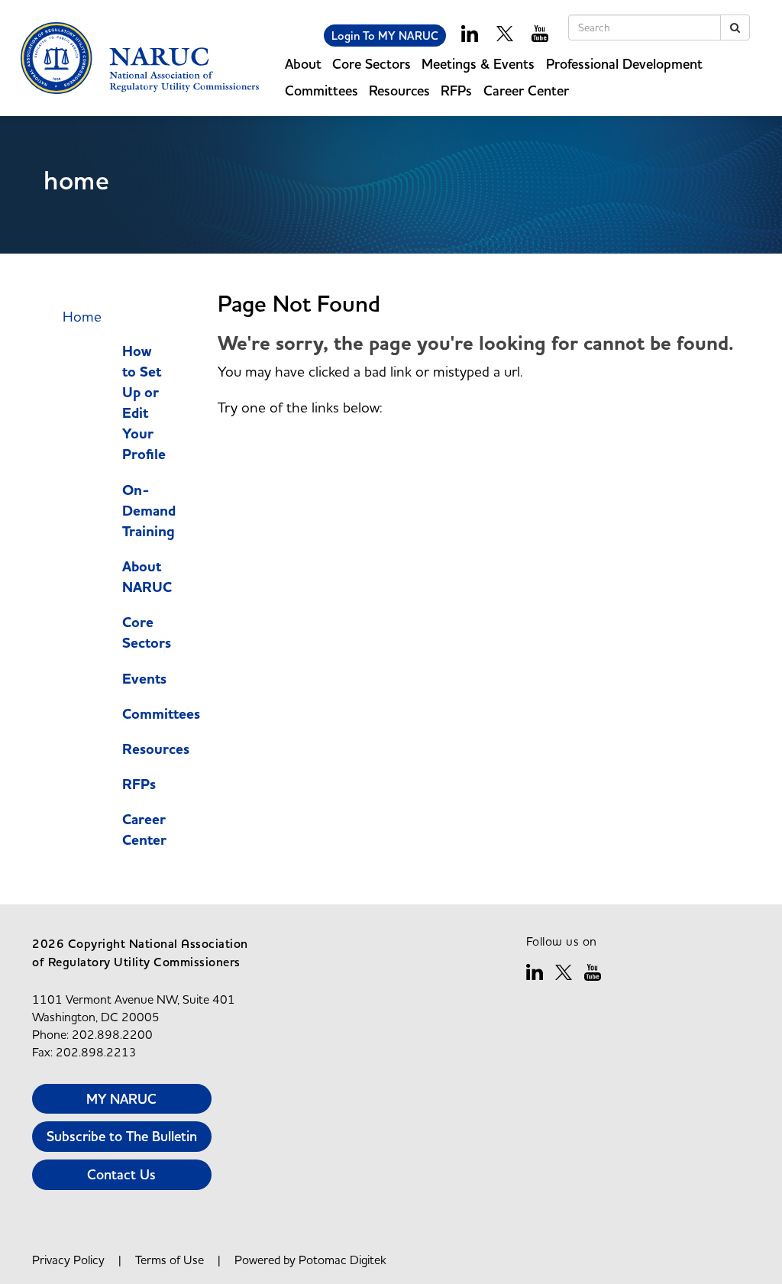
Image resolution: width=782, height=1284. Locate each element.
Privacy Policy (68, 1259)
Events (144, 679)
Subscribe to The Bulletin (122, 1136)
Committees (161, 714)
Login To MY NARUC (384, 35)
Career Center (144, 830)
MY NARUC (121, 1099)
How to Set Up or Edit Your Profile (144, 403)
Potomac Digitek (342, 1259)
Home (82, 316)
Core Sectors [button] (371, 64)
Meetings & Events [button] (478, 64)
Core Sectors (146, 633)
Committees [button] (321, 90)
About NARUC (147, 577)
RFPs (456, 90)
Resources (155, 749)
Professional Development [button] (624, 64)
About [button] (303, 64)
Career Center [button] (526, 90)
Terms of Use (169, 1259)
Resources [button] (399, 90)
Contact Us (121, 1174)
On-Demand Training (149, 511)
